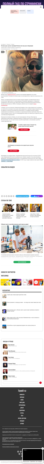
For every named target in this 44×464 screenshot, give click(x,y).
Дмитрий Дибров (11, 369)
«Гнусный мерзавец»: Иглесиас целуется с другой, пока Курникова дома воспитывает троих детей (7, 216)
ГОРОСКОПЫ (22, 405)
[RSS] (22, 456)
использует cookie (16, 461)
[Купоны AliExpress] (38, 282)
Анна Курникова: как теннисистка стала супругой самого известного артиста (21, 145)
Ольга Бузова (11, 357)
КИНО (22, 400)
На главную (3, 44)
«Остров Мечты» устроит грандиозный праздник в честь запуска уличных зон (21, 325)
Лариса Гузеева (11, 376)
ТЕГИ (22, 415)
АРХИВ (22, 423)
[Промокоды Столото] (5, 282)
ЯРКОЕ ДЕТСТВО (22, 418)
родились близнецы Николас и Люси (10, 159)
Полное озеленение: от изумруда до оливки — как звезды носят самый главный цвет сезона (24, 302)
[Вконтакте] (18, 451)
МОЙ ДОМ (22, 402)
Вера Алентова (11, 344)
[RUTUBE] (19, 454)
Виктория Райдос (12, 363)
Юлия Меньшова (11, 351)
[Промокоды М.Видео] (27, 282)
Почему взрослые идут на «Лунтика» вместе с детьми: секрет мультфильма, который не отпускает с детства (23, 310)
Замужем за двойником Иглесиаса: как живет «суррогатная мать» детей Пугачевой (21, 216)
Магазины (4, 275)
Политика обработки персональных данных (10, 446)
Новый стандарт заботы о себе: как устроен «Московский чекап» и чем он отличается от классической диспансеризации (23, 318)
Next (42, 282)
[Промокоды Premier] (16, 282)
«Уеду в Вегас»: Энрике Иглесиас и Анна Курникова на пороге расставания (35, 215)
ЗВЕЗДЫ (22, 397)
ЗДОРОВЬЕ (22, 410)
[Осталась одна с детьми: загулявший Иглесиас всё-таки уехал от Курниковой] (9, 196)
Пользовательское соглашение (8, 444)
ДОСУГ (22, 407)
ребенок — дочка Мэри (7, 161)
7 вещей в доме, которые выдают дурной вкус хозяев (16, 294)
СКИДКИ (22, 421)
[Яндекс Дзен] (22, 454)
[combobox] (21, 383)
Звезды (12, 44)
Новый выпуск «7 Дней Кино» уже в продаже (32, 461)
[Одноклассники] (21, 451)
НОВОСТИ (22, 394)
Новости (8, 44)
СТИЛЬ (22, 413)
